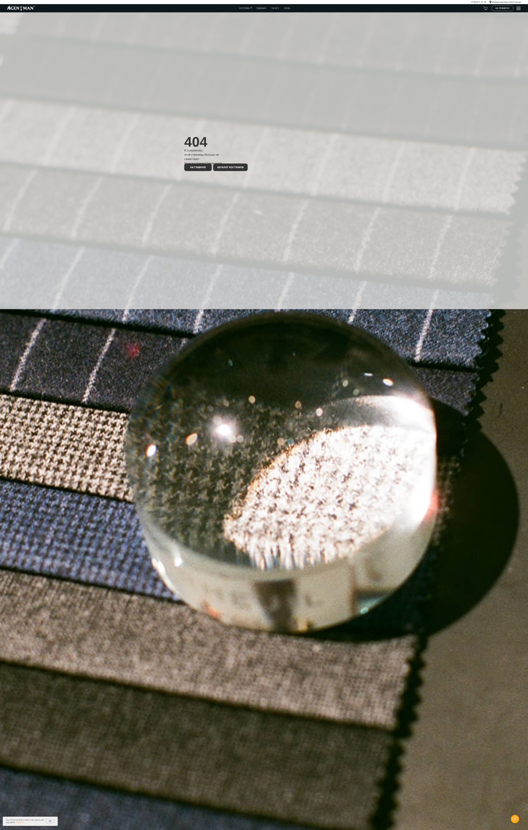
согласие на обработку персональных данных (264, 416)
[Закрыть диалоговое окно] (524, 4)
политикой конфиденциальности (267, 419)
